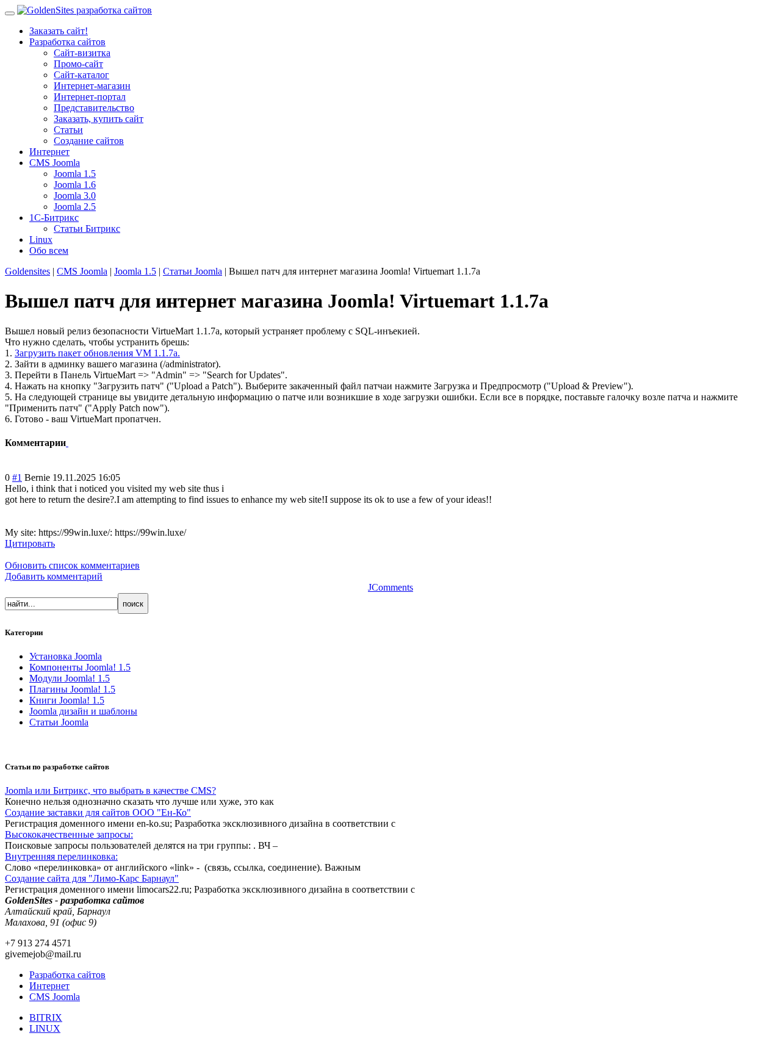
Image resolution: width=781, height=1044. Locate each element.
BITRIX (45, 1017)
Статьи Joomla (192, 271)
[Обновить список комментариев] (67, 442)
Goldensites (27, 271)
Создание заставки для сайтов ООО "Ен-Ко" (98, 812)
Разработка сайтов (67, 975)
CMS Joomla (82, 271)
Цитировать (30, 543)
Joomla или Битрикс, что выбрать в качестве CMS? (110, 790)
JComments (390, 587)
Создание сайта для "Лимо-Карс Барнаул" (92, 878)
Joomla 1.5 (135, 271)
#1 (17, 477)
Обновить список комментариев (72, 565)
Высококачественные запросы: (69, 834)
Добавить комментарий (54, 576)
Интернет (49, 986)
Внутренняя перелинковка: (61, 856)
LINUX (44, 1028)
